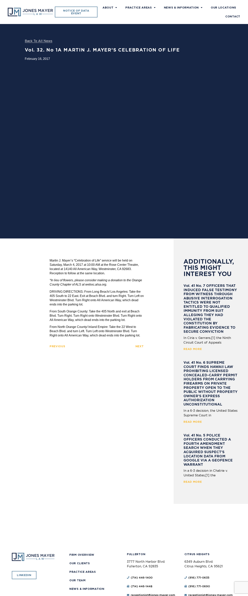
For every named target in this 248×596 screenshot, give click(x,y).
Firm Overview (81, 554)
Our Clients (79, 563)
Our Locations (223, 7)
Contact (232, 16)
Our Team (77, 580)
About (108, 7)
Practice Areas (138, 7)
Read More (192, 349)
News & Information (181, 7)
